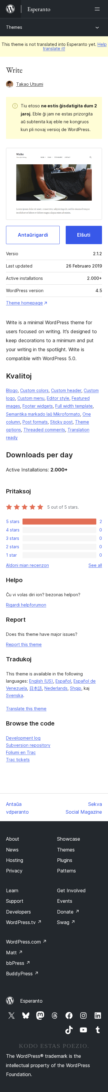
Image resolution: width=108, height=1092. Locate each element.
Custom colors (34, 390)
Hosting (14, 860)
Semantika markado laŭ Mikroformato (43, 414)
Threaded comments (44, 429)
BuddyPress (22, 974)
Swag (66, 922)
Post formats (35, 421)
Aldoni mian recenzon (27, 565)
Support (14, 901)
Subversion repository (28, 745)
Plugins (64, 860)
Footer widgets (37, 405)
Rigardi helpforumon (26, 604)
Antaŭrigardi (33, 235)
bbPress (18, 963)
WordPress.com (26, 942)
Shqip (75, 688)
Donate (68, 912)
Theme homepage (24, 302)
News (12, 850)
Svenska (14, 695)
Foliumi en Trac (21, 752)
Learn (12, 890)
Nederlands (56, 688)
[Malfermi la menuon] (98, 9)
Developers (18, 912)
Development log (23, 737)
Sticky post (61, 421)
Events (64, 901)
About (12, 839)
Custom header (66, 390)
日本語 (35, 688)
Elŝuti (83, 235)
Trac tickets (18, 759)
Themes (14, 27)
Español (63, 681)
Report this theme (24, 644)
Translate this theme (26, 708)
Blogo (12, 390)
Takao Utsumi (29, 84)
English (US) (41, 681)
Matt (14, 953)
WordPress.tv (24, 922)
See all (95, 565)
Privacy (14, 871)
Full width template (74, 405)
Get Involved (71, 890)
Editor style (58, 398)
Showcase (68, 839)
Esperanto (31, 1001)
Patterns (66, 871)
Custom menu (30, 398)
